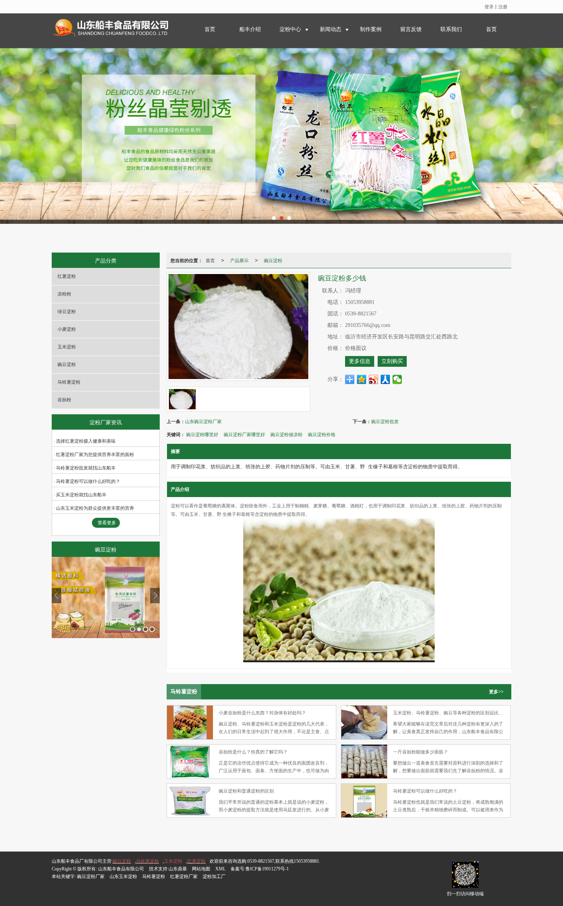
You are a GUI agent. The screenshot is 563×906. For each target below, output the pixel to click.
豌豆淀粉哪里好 (202, 434)
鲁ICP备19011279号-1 (267, 869)
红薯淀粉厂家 (184, 876)
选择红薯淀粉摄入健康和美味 (86, 441)
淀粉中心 (290, 29)
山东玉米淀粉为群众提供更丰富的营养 (95, 508)
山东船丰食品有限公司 (121, 869)
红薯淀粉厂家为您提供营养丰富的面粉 (95, 454)
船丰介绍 (250, 29)
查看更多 (107, 522)
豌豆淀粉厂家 (91, 876)
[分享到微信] (397, 379)
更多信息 (359, 361)
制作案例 (370, 29)
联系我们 (451, 29)
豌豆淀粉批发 (385, 421)
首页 (210, 29)
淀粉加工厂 (214, 876)
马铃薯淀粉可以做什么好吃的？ (88, 481)
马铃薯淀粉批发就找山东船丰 (86, 468)
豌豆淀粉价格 (322, 434)
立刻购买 (392, 361)
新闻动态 (330, 29)
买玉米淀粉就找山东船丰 (81, 494)
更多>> (496, 691)
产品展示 (239, 260)
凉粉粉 (64, 294)
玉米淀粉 (66, 347)
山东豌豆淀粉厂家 (203, 421)
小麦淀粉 (66, 329)
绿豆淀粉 (66, 311)
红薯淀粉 (66, 276)
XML (220, 869)
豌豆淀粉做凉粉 (286, 434)
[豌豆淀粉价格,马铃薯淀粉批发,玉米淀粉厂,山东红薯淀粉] (281, 136)
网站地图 (201, 869)
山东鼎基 (178, 869)
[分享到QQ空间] (362, 379)
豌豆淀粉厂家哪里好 (244, 434)
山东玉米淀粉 (123, 876)
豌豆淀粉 (66, 364)
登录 (489, 6)
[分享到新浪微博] (373, 379)
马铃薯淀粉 (68, 382)
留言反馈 (411, 29)
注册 (502, 6)
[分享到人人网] (385, 379)
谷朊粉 (64, 399)
